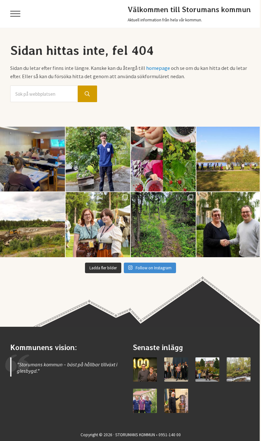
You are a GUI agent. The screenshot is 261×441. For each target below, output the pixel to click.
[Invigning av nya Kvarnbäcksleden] (238, 369)
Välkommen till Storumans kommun (189, 9)
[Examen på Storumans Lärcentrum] (176, 369)
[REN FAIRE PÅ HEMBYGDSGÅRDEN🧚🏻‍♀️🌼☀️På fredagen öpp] (98, 224)
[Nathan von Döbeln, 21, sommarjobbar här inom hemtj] (98, 159)
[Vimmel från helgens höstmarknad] (207, 369)
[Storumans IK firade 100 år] (145, 369)
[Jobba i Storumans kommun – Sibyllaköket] (176, 401)
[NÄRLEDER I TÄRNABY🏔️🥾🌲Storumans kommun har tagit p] (163, 224)
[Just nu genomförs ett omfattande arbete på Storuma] (32, 224)
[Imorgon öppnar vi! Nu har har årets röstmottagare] (32, 159)
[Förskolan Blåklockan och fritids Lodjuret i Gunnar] (163, 159)
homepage (158, 68)
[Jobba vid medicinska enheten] (145, 401)
